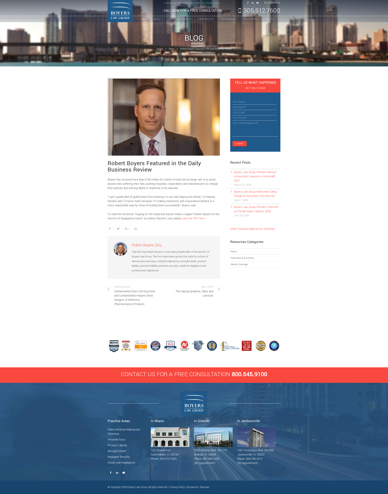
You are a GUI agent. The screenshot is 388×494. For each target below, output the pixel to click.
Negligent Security (119, 457)
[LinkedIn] (252, 2)
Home (160, 49)
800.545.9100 (249, 374)
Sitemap (204, 487)
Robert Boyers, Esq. (147, 245)
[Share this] (111, 229)
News (171, 49)
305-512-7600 (168, 459)
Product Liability (117, 445)
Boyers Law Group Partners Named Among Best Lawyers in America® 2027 (255, 176)
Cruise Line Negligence (121, 463)
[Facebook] (247, 2)
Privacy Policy (177, 487)
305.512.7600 (262, 10)
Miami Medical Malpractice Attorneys (252, 229)
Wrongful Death (117, 451)
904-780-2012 (254, 459)
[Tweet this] (118, 229)
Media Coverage (239, 264)
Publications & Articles (242, 258)
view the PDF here (193, 218)
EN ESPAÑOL (272, 3)
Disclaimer (192, 487)
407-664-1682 (211, 459)
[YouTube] (257, 2)
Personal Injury (116, 440)
